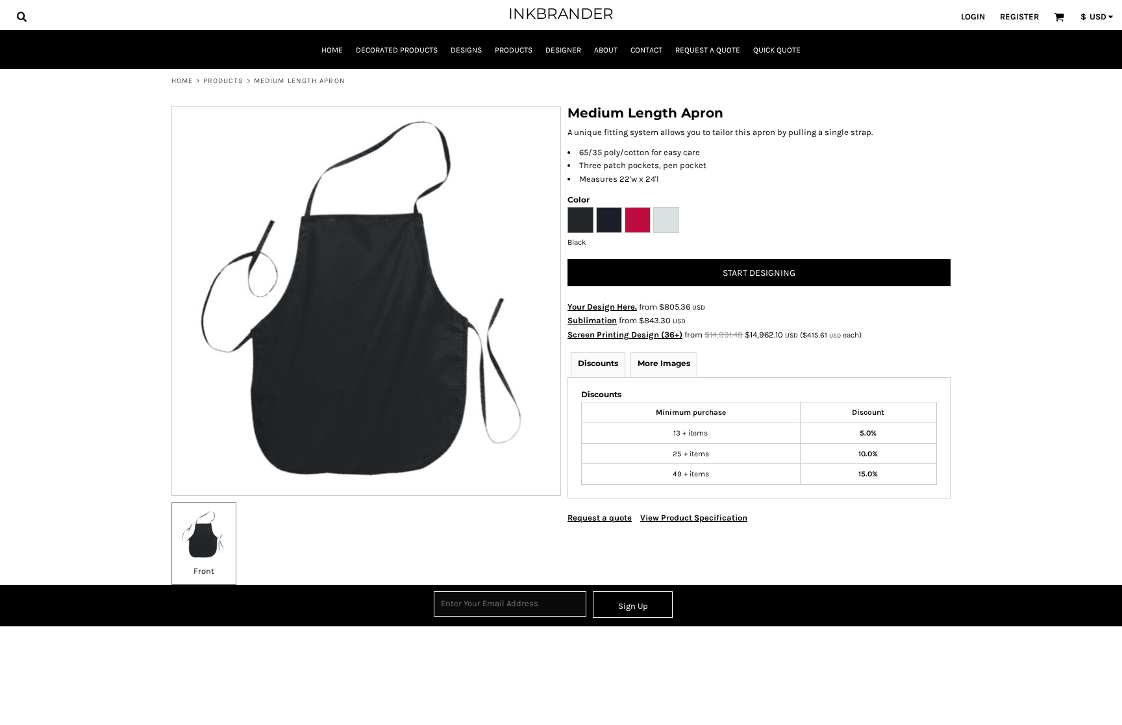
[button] (21, 16)
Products (223, 81)
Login (973, 16)
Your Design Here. (602, 307)
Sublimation (592, 320)
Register (1019, 16)
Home (182, 81)
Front (203, 571)
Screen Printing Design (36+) (624, 334)
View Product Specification (693, 517)
